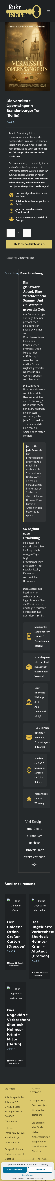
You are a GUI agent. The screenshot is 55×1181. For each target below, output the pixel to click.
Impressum (30, 1178)
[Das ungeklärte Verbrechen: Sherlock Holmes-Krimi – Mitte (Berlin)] (15, 994)
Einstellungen (27, 1175)
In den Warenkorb (29, 244)
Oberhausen (11, 1120)
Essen (17, 1106)
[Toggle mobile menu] (48, 11)
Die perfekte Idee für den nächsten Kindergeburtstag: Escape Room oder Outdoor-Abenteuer (40, 1136)
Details (21, 963)
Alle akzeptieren (14, 1169)
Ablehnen (40, 1169)
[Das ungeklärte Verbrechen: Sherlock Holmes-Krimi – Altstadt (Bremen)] (39, 906)
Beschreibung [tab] (10, 273)
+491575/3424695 (15, 1132)
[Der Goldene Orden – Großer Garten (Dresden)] (15, 906)
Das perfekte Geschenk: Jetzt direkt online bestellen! (40, 1107)
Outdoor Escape (26, 257)
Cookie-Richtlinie (18, 1178)
